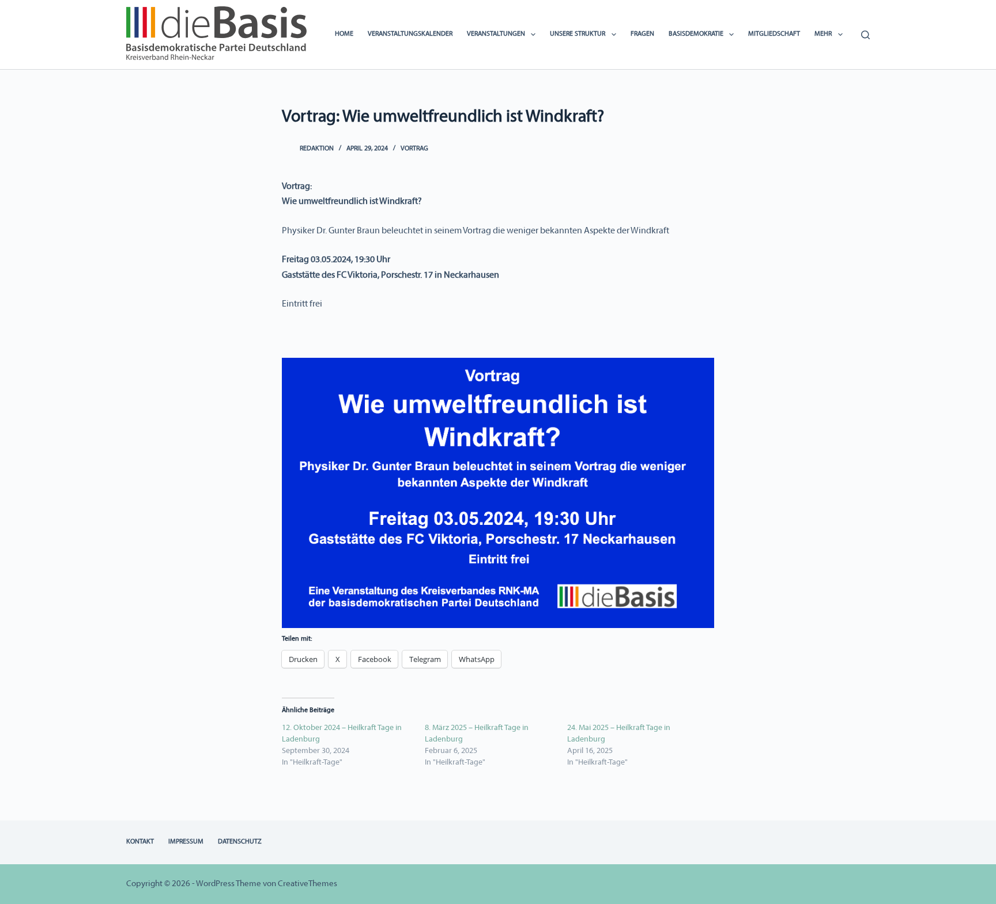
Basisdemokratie (696, 34)
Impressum (185, 841)
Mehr (823, 34)
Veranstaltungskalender (410, 34)
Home (344, 34)
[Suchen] (865, 35)
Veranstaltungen (496, 34)
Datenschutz (240, 841)
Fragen (642, 34)
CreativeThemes (307, 884)
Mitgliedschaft (774, 34)
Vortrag (414, 148)
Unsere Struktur (577, 34)
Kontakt (140, 841)
